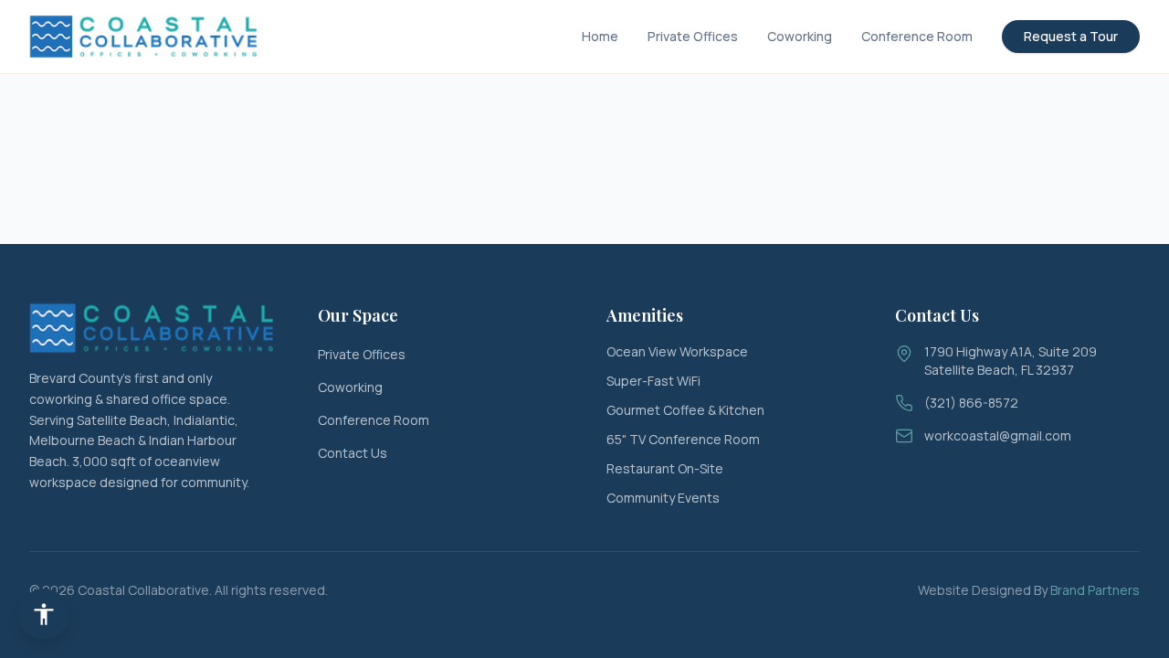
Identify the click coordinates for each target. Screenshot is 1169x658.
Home (600, 36)
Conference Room (917, 36)
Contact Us (352, 453)
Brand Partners (1095, 590)
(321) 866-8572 (971, 402)
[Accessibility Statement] (43, 614)
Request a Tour (1071, 36)
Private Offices (693, 36)
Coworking (799, 36)
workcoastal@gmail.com (997, 435)
